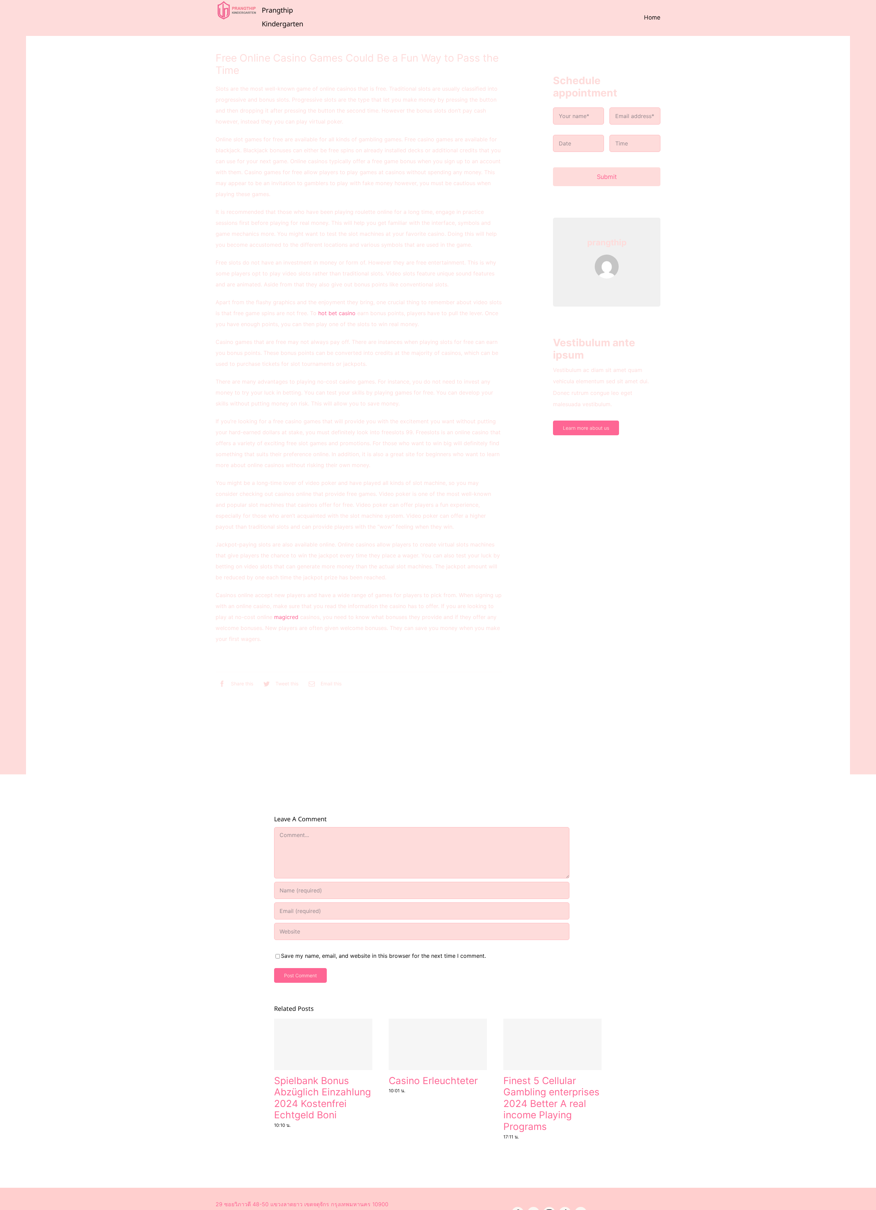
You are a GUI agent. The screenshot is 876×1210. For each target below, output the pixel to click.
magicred (286, 617)
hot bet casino (337, 313)
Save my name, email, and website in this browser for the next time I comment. (383, 955)
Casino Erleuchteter (433, 1080)
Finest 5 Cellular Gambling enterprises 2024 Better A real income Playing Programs (551, 1103)
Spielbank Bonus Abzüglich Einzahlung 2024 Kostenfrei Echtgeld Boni (322, 1098)
